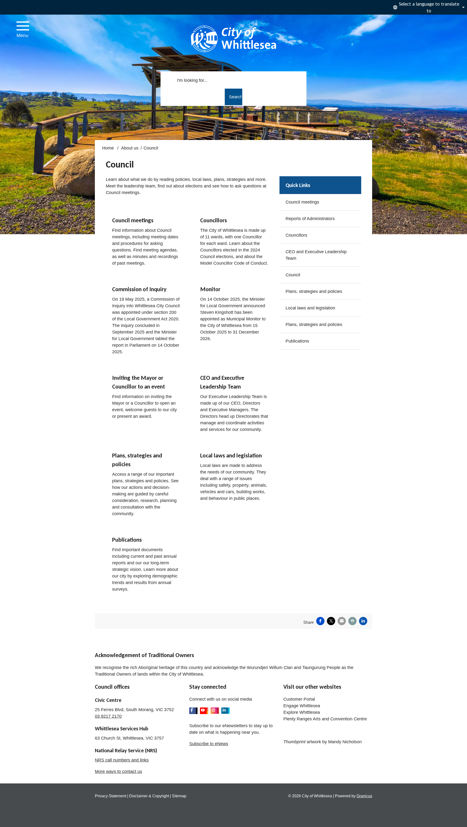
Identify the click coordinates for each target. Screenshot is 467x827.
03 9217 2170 (108, 716)
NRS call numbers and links (122, 760)
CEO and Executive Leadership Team (316, 255)
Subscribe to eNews (208, 743)
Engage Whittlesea (301, 705)
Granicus (364, 796)
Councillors (296, 235)
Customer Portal (299, 699)
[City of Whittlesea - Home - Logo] (233, 39)
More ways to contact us (118, 771)
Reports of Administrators (310, 218)
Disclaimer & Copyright (149, 796)
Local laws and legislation (310, 308)
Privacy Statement (110, 796)
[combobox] (428, 7)
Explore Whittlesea (301, 712)
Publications (297, 341)
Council (293, 274)
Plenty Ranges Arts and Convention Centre (325, 718)
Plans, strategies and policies (314, 291)
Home (108, 148)
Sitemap (179, 796)
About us (129, 148)
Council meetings (302, 202)
